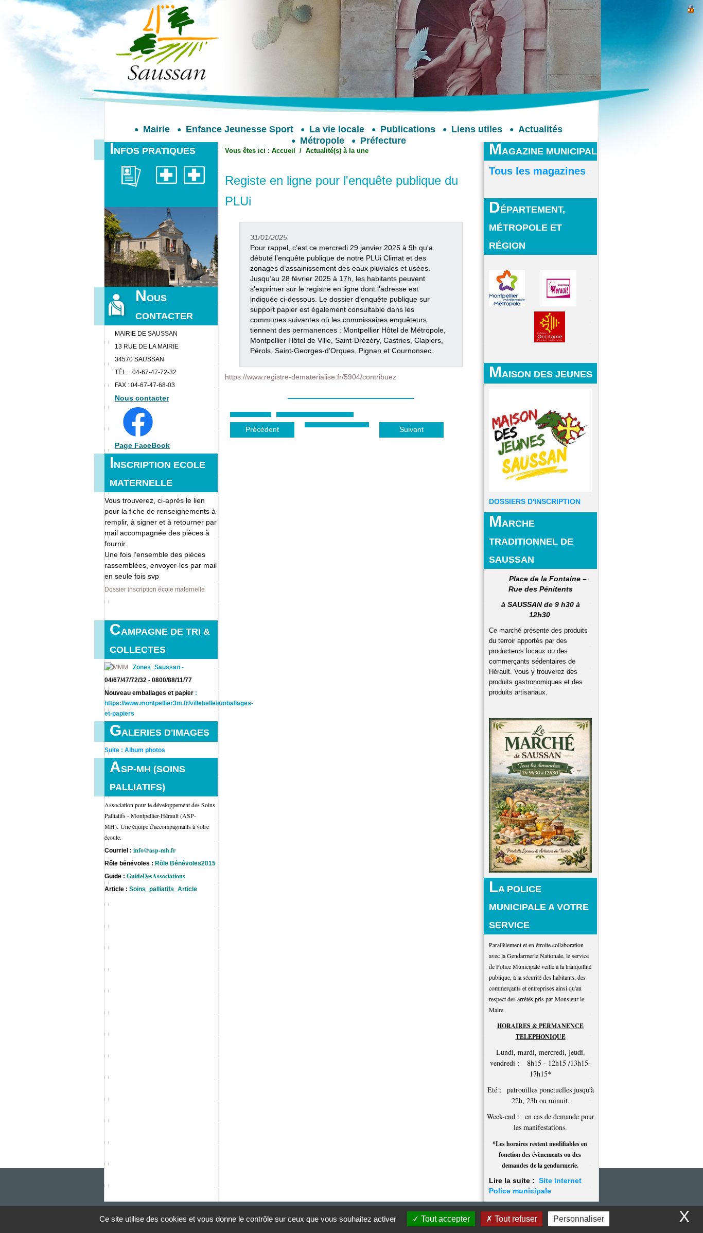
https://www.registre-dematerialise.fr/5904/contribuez (310, 377)
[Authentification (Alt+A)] (691, 7)
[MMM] (116, 667)
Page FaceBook (142, 445)
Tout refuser (515, 1218)
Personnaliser (578, 1218)
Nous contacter (142, 398)
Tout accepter (444, 1218)
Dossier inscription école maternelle (154, 589)
